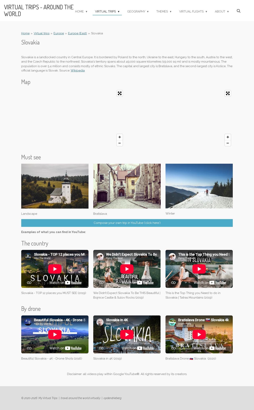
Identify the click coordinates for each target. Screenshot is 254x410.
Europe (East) (77, 33)
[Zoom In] (120, 137)
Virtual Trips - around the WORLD (39, 10)
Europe (59, 33)
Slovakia (97, 33)
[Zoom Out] (120, 143)
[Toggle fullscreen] (120, 93)
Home (25, 33)
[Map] (73, 118)
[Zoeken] (238, 11)
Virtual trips (41, 33)
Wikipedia (78, 70)
